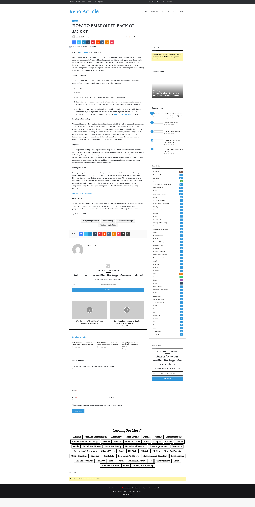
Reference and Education (161, 203)
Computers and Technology (162, 184)
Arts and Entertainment (160, 229)
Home (72, 1)
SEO (154, 321)
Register (181, 11)
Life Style (156, 207)
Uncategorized (158, 187)
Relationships (157, 286)
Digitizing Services (91, 221)
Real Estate (156, 248)
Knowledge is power (171, 123)
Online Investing (158, 299)
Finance (155, 213)
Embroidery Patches (109, 225)
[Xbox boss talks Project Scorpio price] (157, 143)
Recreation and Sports (160, 289)
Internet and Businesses (161, 210)
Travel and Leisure (159, 200)
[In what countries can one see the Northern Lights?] (157, 116)
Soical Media (157, 331)
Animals (155, 267)
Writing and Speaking (160, 222)
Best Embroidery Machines (82, 193)
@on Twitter (74, 472)
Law (154, 328)
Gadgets (156, 264)
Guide (155, 232)
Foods (155, 283)
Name (74, 390)
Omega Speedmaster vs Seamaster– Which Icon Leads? (130, 344)
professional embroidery (123, 114)
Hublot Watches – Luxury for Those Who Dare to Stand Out (82, 344)
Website (112, 398)
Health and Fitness (159, 175)
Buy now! (100, 1)
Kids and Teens (158, 245)
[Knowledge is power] (157, 125)
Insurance (156, 270)
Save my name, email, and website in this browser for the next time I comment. (98, 405)
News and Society (158, 258)
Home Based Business (160, 254)
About (78, 1)
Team (83, 1)
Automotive (157, 219)
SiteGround (155, 488)
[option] (167, 87)
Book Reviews (157, 296)
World (89, 1)
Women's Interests (159, 251)
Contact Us (165, 11)
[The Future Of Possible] (157, 134)
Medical (155, 238)
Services (156, 178)
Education (156, 315)
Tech (94, 1)
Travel (155, 277)
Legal (155, 261)
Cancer (155, 325)
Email (74, 398)
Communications (158, 302)
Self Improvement (159, 293)
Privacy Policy (154, 11)
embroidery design (126, 221)
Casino (155, 309)
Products (156, 216)
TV (154, 312)
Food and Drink (158, 235)
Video (155, 305)
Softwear (156, 334)
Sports (155, 318)
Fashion (75, 21)
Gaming (155, 226)
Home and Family (158, 242)
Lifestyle (156, 197)
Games (155, 280)
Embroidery (108, 221)
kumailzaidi (79, 37)
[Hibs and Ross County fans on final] (157, 152)
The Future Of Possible (172, 131)
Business (156, 171)
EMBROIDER (83, 52)
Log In (174, 11)
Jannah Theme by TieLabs (131, 488)
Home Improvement (159, 194)
